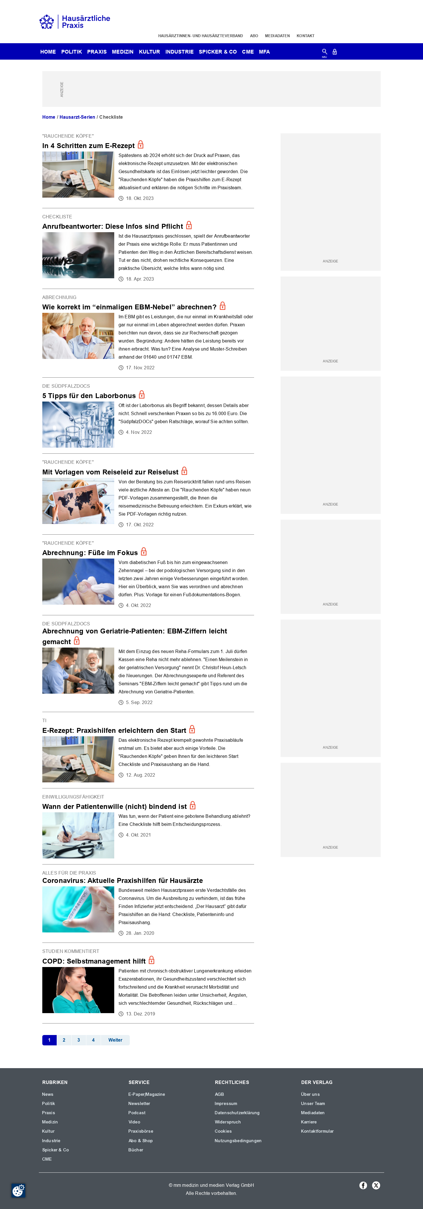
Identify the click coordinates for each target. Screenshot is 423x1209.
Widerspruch (228, 1122)
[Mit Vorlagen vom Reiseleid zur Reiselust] (148, 494)
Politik (71, 52)
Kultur (149, 52)
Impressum (226, 1103)
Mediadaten (277, 35)
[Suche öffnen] (325, 53)
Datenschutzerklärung (237, 1112)
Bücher (136, 1150)
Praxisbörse (141, 1131)
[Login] (334, 53)
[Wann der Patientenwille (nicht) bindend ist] (148, 826)
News (48, 1094)
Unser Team (313, 1103)
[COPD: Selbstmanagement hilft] (148, 983)
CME (248, 52)
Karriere (309, 1122)
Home (49, 117)
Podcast (137, 1112)
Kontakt (306, 35)
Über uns (310, 1094)
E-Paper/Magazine (147, 1094)
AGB (219, 1094)
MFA (264, 52)
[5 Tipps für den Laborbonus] (148, 415)
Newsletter (139, 1103)
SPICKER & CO (218, 52)
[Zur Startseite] (75, 21)
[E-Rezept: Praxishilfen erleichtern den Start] (148, 750)
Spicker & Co (55, 1150)
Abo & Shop (141, 1140)
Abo (254, 35)
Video (134, 1122)
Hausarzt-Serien (77, 117)
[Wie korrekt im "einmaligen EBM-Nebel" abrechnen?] (148, 333)
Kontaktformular (317, 1131)
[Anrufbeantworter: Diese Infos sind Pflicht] (148, 248)
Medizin (123, 52)
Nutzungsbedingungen (238, 1140)
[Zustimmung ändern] (18, 1190)
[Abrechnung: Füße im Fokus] (148, 575)
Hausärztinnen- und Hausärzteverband (200, 35)
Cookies (223, 1131)
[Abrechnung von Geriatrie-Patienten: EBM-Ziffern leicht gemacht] (148, 663)
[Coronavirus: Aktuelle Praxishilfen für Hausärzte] (148, 903)
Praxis (97, 52)
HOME (48, 52)
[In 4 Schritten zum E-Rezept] (148, 168)
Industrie (179, 52)
